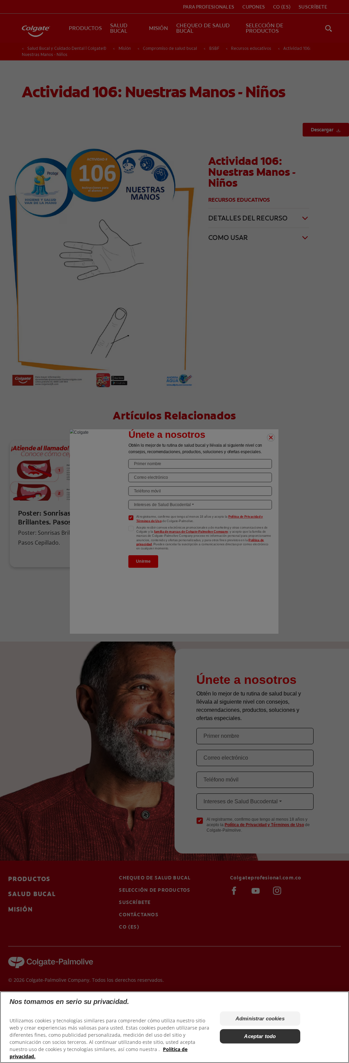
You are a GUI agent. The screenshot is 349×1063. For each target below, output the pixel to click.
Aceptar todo (260, 1036)
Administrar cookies (260, 1018)
